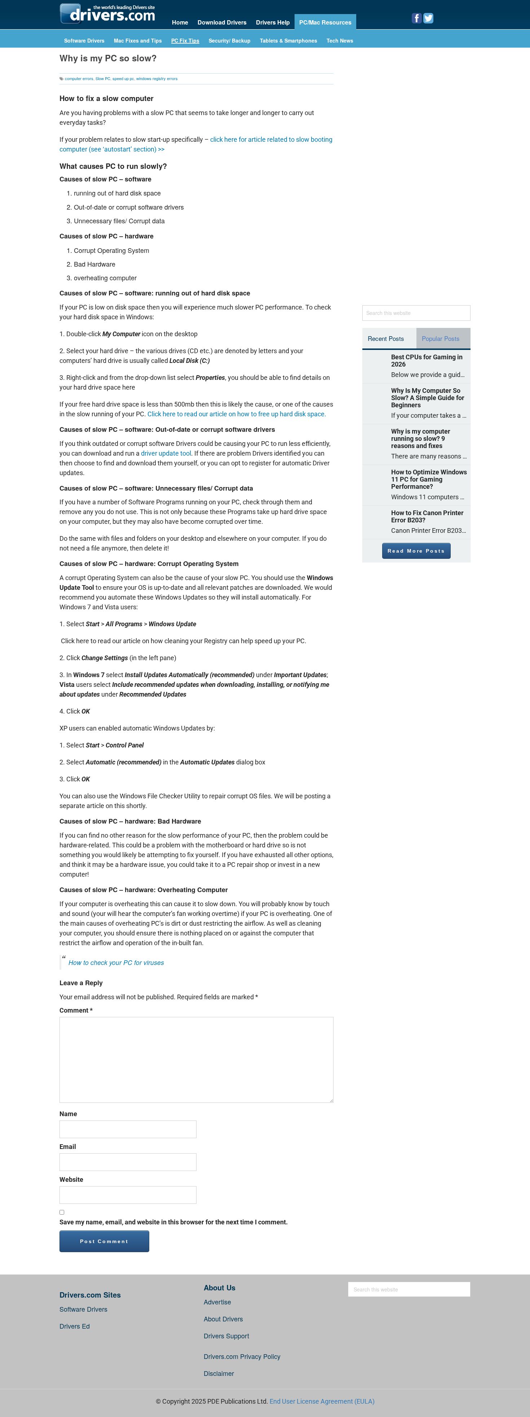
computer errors (79, 78)
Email (67, 1146)
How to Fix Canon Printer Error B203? (427, 516)
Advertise (217, 1301)
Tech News (340, 41)
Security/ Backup (230, 41)
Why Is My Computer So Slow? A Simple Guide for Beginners (427, 398)
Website (71, 1179)
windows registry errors (157, 78)
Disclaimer (219, 1373)
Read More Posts (416, 551)
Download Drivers (222, 22)
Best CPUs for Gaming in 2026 (427, 361)
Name (68, 1114)
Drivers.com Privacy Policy (242, 1356)
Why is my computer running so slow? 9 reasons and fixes (420, 438)
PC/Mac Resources (325, 22)
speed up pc (123, 78)
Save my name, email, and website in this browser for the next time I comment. (173, 1222)
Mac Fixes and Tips (138, 41)
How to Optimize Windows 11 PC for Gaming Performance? (429, 479)
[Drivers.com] (107, 13)
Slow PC (103, 78)
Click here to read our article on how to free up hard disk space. (236, 414)
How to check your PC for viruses (116, 962)
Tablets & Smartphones (288, 41)
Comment (76, 1010)
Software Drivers (84, 41)
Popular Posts (441, 338)
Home (180, 22)
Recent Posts (386, 338)
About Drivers (223, 1318)
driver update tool (166, 453)
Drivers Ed (74, 1325)
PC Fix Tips (185, 41)
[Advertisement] (416, 180)
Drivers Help (273, 22)
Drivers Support (226, 1335)
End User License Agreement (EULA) (322, 1401)
